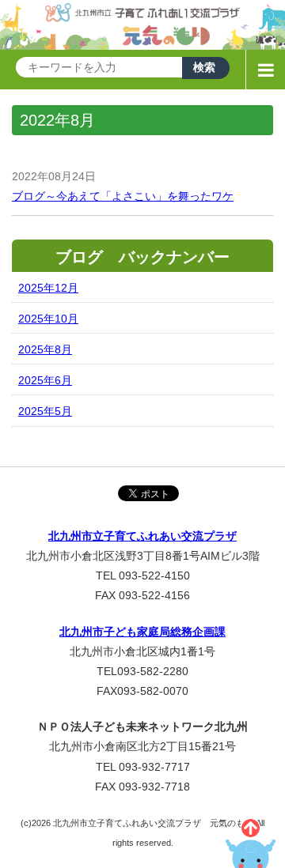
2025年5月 (45, 411)
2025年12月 (48, 287)
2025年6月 (45, 380)
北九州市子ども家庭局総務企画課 (142, 631)
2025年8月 (45, 349)
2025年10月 (48, 318)
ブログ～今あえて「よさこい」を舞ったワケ (123, 196)
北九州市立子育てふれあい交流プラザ (142, 536)
